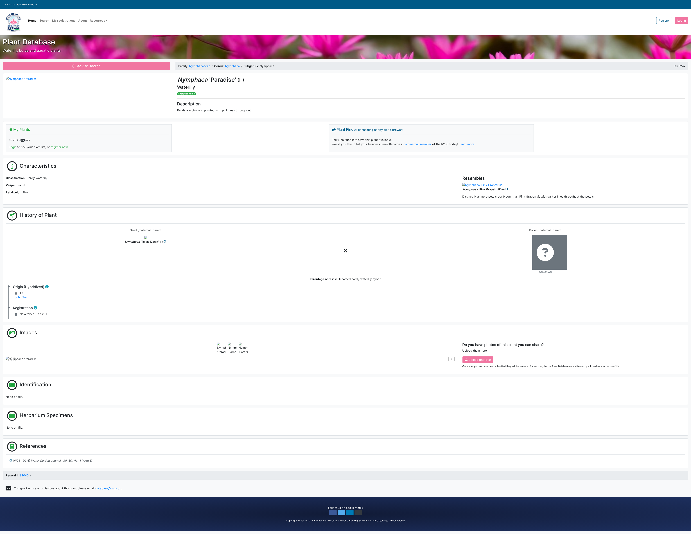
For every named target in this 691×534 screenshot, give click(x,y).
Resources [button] (97, 20)
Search (44, 20)
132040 (23, 475)
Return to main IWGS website (20, 4)
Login (12, 147)
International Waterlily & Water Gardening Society (340, 520)
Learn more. (467, 144)
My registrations (63, 20)
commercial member (417, 144)
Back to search (87, 66)
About (82, 20)
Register (664, 20)
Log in (681, 20)
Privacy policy (397, 520)
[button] (333, 512)
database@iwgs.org (108, 488)
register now (59, 147)
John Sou (21, 297)
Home (32, 20)
